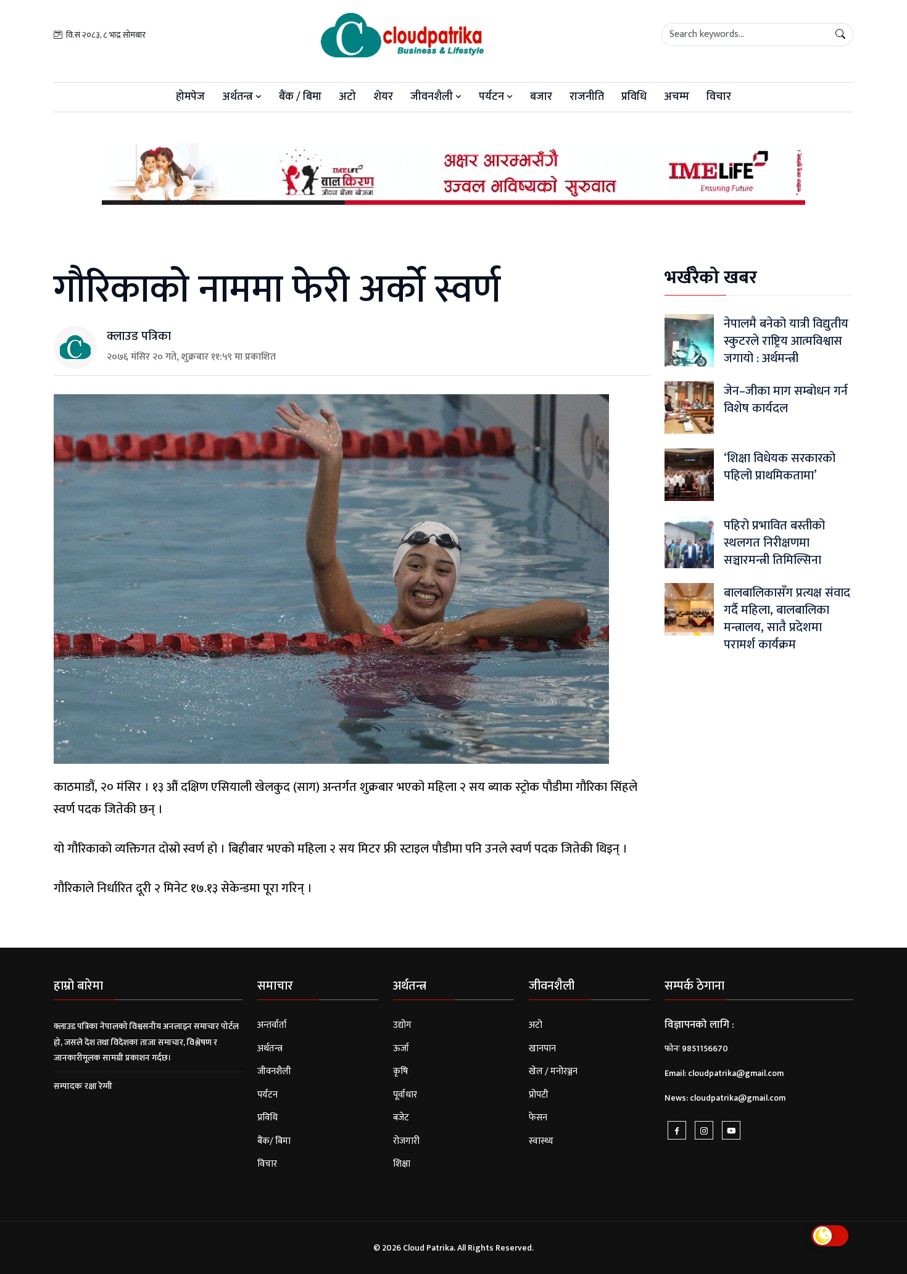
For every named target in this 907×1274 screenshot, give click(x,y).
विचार (718, 97)
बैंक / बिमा (300, 97)
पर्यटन (493, 97)
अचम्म (676, 97)
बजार (541, 97)
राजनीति (586, 97)
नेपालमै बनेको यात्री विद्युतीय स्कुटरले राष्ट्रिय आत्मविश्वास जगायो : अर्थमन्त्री (786, 341)
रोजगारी (406, 1141)
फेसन (538, 1117)
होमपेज (190, 97)
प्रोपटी (539, 1094)
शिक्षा (401, 1164)
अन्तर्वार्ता (272, 1025)
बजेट (401, 1117)
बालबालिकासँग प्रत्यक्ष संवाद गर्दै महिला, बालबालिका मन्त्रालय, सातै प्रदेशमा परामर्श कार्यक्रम (787, 618)
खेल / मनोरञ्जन (553, 1071)
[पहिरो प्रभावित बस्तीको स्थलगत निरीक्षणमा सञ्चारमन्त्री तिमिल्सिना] (689, 541)
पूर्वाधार (405, 1094)
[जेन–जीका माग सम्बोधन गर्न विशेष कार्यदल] (689, 407)
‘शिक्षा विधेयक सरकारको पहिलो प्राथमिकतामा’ (779, 467)
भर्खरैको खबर (711, 277)
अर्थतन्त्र (238, 97)
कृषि (400, 1071)
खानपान (542, 1048)
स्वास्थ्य (541, 1141)
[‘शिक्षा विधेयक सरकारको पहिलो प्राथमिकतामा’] (689, 474)
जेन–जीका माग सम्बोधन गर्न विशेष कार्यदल (786, 400)
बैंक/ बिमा (274, 1141)
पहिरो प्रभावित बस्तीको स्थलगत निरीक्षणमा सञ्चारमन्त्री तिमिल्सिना (774, 543)
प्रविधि (634, 97)
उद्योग (402, 1025)
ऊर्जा (401, 1048)
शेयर (383, 97)
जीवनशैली (432, 97)
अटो (347, 97)
